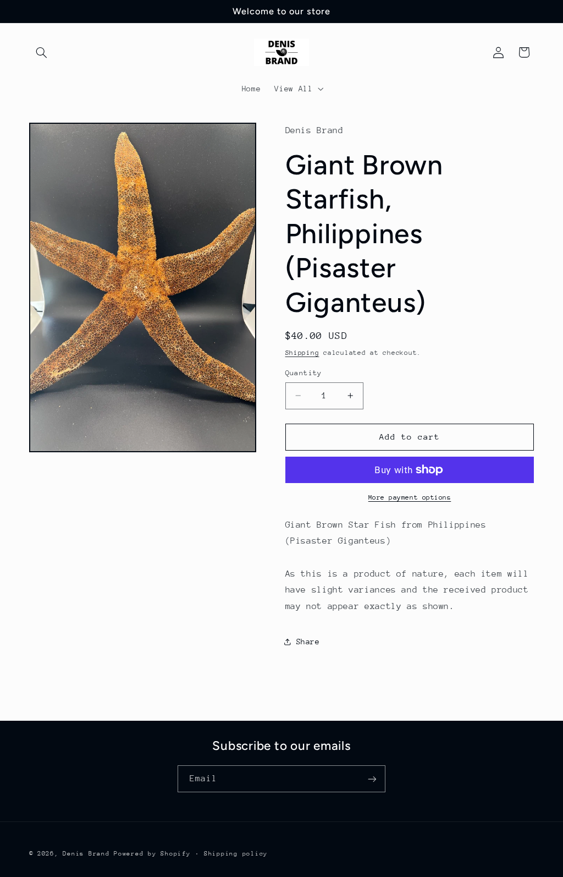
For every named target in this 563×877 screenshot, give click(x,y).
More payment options (409, 497)
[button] (41, 52)
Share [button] (308, 641)
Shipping (302, 353)
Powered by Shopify (152, 853)
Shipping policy (236, 853)
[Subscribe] (372, 778)
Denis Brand (86, 853)
